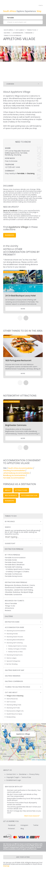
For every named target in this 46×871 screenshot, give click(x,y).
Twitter (35, 825)
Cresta (32, 585)
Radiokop (16, 592)
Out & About (20, 30)
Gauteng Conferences (14, 681)
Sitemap (6, 866)
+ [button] (3, 726)
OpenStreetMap (41, 759)
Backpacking (11, 717)
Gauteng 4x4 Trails (13, 708)
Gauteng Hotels (12, 634)
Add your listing (23, 857)
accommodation (29, 495)
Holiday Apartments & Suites (18, 569)
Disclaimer (23, 774)
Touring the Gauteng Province (17, 687)
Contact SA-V (11, 774)
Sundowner (17, 594)
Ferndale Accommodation (14, 478)
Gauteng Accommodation (14, 470)
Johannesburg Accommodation (16, 473)
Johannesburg (17, 33)
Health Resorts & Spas (14, 714)
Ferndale (20, 173)
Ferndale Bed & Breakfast (14, 565)
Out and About (11, 692)
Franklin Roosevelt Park (24, 587)
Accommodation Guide (14, 627)
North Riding (28, 590)
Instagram (24, 825)
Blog (22, 829)
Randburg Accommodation (14, 475)
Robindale (9, 594)
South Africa (8, 30)
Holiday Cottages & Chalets (18, 572)
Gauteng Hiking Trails (14, 705)
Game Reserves (12, 699)
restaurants (11, 495)
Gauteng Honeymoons (15, 655)
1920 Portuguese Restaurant (18, 360)
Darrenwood (10, 587)
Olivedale (8, 592)
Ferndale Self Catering (13, 567)
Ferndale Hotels (11, 560)
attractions (21, 490)
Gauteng (7, 33)
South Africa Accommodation (20, 468)
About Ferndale (11, 603)
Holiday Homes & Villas (15, 652)
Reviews (8, 610)
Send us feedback (10, 210)
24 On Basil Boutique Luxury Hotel (20, 295)
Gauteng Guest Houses (15, 637)
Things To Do (31, 30)
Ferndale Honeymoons (13, 576)
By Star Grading (12, 664)
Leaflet (33, 759)
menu (37, 5)
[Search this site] (32, 5)
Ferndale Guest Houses (14, 562)
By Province (10, 521)
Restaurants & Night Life (15, 711)
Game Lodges (11, 658)
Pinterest (11, 829)
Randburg (29, 33)
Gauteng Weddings (12, 676)
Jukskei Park (18, 590)
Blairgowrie (9, 585)
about (8, 490)
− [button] (3, 729)
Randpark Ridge (27, 592)
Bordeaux (18, 585)
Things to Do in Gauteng (15, 696)
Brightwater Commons (15, 425)
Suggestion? (10, 543)
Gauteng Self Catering (15, 643)
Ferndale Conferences (13, 574)
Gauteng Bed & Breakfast (15, 640)
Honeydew (9, 590)
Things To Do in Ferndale (12, 35)
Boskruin (25, 585)
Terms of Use (26, 777)
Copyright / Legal (12, 777)
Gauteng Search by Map (14, 670)
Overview (10, 84)
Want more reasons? (31, 816)
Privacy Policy (34, 774)
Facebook (11, 825)
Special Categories (13, 661)
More (23, 309)
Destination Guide (12, 622)
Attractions (9, 608)
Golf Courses (11, 702)
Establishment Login (13, 780)
